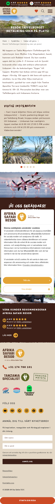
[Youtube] (5, 410)
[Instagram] (26, 410)
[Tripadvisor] (12, 410)
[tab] (21, 167)
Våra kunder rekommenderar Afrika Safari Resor (24, 311)
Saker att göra (30, 41)
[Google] (19, 410)
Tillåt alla (26, 280)
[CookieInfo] (22, 216)
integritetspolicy (9, 455)
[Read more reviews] (28, 3)
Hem (5, 41)
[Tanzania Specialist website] (16, 377)
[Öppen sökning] (43, 11)
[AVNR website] (16, 390)
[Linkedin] (40, 410)
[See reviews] (27, 323)
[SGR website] (6, 390)
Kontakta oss (8, 483)
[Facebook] (33, 410)
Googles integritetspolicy (33, 265)
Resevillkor (8, 471)
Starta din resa (27, 500)
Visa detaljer (26, 289)
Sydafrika (15, 41)
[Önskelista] (36, 11)
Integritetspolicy (10, 477)
